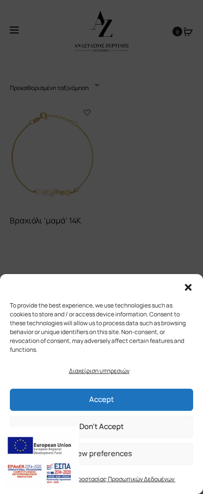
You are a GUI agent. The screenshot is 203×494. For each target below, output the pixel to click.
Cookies (34, 479)
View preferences (101, 453)
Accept (101, 399)
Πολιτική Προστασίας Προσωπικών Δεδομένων (112, 479)
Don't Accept (101, 426)
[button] (188, 286)
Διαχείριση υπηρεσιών (99, 371)
